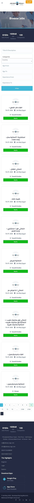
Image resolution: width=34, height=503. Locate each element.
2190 (28, 409)
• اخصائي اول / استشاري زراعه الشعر (16, 229)
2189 (22, 409)
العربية (29, 2)
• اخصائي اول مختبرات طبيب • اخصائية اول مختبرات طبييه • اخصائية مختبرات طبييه (15, 322)
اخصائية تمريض (15, 260)
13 (12, 409)
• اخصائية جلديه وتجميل (15, 384)
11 (2, 409)
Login (3, 465)
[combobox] (17, 56)
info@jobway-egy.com (8, 446)
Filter (17, 88)
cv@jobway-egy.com (7, 443)
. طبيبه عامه (15, 198)
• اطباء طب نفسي (15, 107)
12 (7, 409)
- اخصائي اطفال (16, 169)
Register (4, 462)
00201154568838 (6, 450)
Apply (15, 118)
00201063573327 (6, 454)
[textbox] (18, 56)
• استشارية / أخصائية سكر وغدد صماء (15, 138)
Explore (3, 469)
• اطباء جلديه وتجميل (15, 354)
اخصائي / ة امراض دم (15, 290)
